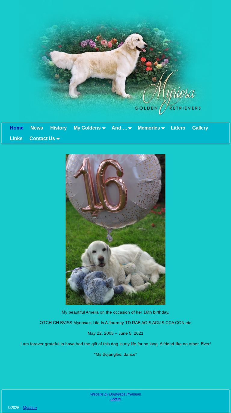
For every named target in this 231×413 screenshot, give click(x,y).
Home (16, 127)
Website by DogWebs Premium (115, 394)
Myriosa (30, 407)
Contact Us (42, 138)
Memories (149, 127)
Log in (115, 399)
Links (16, 138)
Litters (178, 127)
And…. (119, 127)
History (58, 127)
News (36, 127)
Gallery (200, 127)
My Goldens (87, 127)
